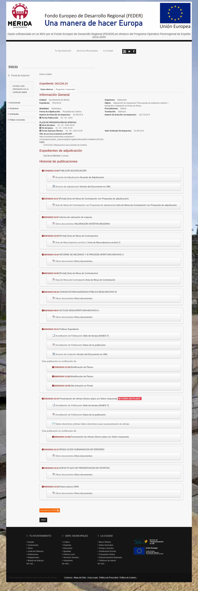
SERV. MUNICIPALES (76, 536)
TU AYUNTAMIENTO (40, 536)
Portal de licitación (20, 75)
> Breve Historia (104, 542)
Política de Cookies (128, 577)
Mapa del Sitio (80, 577)
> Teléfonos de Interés (106, 560)
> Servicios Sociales (70, 557)
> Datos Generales (105, 545)
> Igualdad (66, 551)
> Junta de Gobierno (34, 551)
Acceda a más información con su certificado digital (21, 89)
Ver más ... (30, 564)
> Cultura (66, 542)
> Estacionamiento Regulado (109, 557)
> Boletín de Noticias (35, 560)
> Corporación (32, 545)
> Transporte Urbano (106, 554)
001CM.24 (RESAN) (51, 156)
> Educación (67, 548)
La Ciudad (108, 51)
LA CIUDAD (107, 536)
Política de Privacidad (109, 577)
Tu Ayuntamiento (63, 51)
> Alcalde (30, 542)
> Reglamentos (32, 557)
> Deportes (66, 545)
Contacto (68, 577)
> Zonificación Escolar (106, 551)
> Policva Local (68, 554)
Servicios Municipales (87, 51)
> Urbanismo (67, 560)
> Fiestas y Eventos (105, 548)
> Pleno (29, 548)
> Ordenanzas (32, 554)
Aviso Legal (92, 577)
